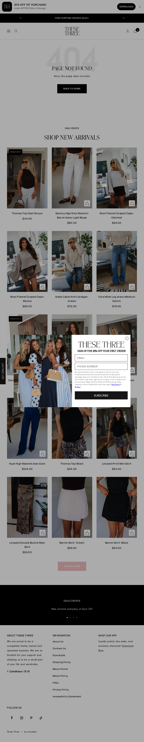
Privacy (78, 387)
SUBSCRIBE (101, 395)
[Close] (127, 338)
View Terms (115, 384)
